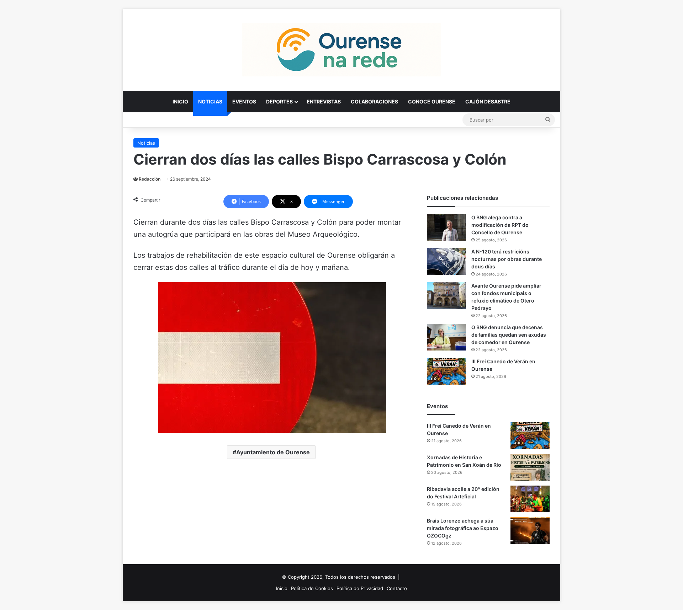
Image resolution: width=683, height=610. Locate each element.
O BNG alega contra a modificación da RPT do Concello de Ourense (500, 224)
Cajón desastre (487, 101)
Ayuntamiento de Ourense (273, 452)
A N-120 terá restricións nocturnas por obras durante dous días (506, 258)
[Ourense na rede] (341, 49)
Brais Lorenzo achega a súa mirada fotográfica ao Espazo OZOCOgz (462, 528)
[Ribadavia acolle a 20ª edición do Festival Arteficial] (530, 499)
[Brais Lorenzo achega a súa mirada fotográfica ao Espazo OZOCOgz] (530, 530)
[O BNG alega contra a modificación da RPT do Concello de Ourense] (446, 227)
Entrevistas (324, 101)
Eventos (244, 101)
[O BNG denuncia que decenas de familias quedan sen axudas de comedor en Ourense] (446, 337)
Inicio (180, 101)
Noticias (210, 101)
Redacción (149, 179)
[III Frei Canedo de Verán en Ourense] (446, 371)
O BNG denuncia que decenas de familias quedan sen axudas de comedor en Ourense (508, 334)
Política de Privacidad (360, 588)
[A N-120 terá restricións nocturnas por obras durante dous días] (446, 261)
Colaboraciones (374, 101)
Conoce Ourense (431, 101)
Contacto (397, 588)
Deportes (279, 101)
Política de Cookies (312, 588)
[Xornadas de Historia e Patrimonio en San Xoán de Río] (530, 467)
